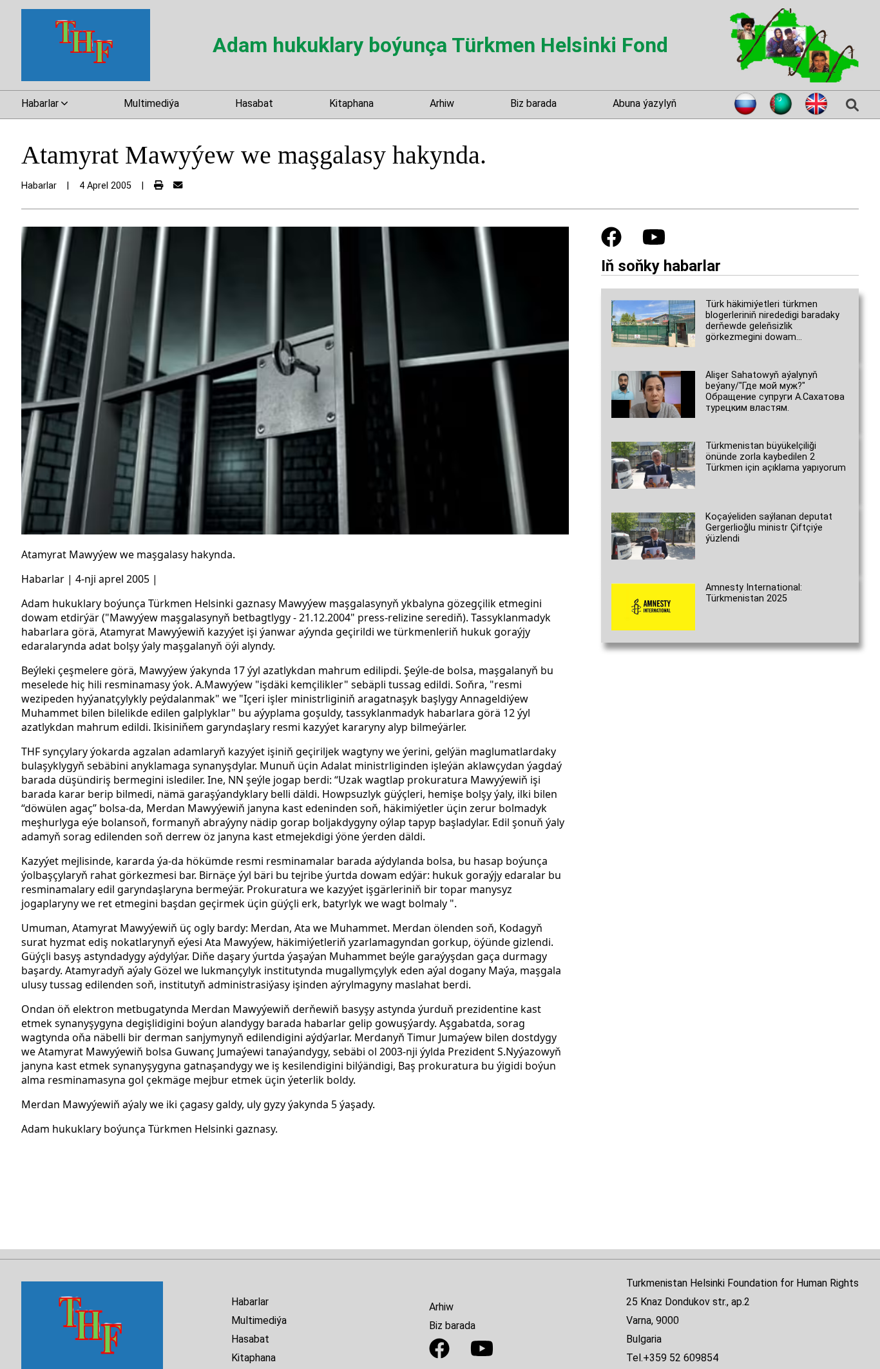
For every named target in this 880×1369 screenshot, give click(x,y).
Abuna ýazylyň (644, 103)
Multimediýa (151, 103)
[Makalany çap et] (158, 185)
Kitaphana (351, 103)
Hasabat (254, 103)
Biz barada (533, 103)
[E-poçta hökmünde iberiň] (177, 185)
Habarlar (250, 1302)
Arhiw (442, 103)
